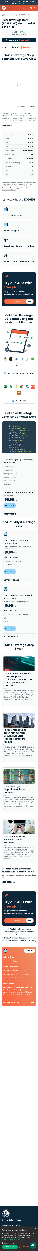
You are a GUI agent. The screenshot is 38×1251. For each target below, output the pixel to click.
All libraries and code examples (20, 373)
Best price (27, 47)
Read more (26, 1237)
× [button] (35, 1229)
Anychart (33, 107)
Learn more (22, 3)
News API (15, 47)
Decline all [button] (27, 1247)
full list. (28, 994)
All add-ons (21, 401)
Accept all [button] (10, 1247)
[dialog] (19, 1238)
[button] (19, 1240)
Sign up (32, 8)
